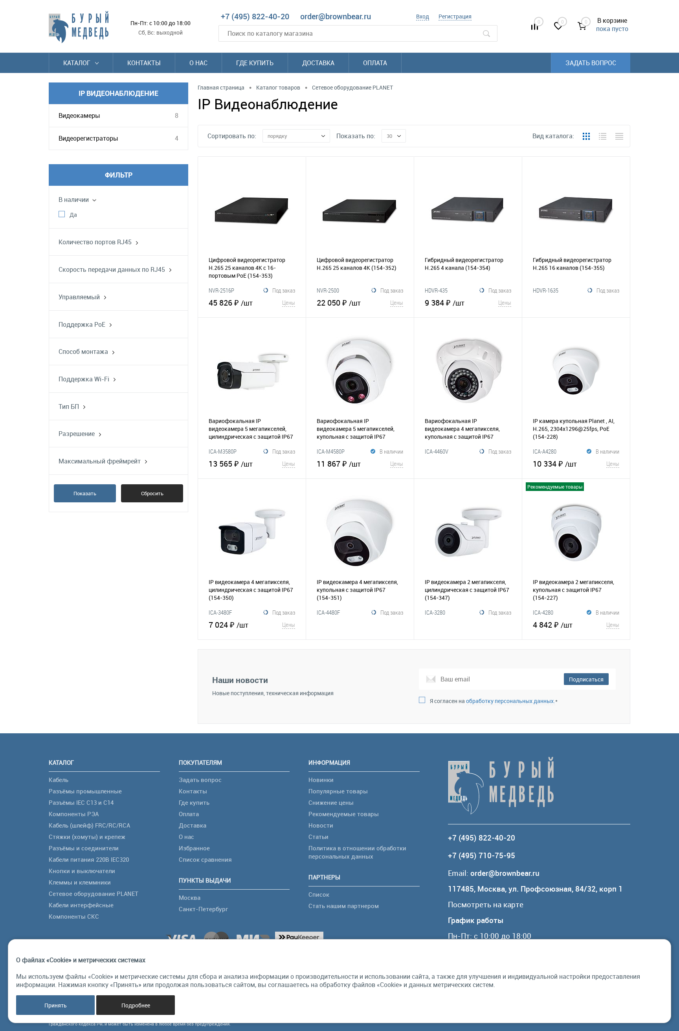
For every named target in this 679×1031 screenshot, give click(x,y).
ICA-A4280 (544, 451)
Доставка (318, 63)
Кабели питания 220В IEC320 (89, 859)
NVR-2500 (328, 290)
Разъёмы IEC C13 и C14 (81, 802)
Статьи (318, 837)
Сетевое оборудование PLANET (93, 893)
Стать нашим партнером (343, 906)
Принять (55, 1005)
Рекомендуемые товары (343, 814)
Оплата (375, 63)
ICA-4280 (543, 612)
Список (318, 894)
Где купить (254, 63)
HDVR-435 (436, 290)
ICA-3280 (435, 612)
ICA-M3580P (223, 451)
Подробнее (135, 1005)
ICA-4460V (436, 451)
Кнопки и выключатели (82, 871)
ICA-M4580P (331, 451)
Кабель (58, 780)
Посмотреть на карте (485, 905)
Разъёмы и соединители (84, 848)
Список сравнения (205, 859)
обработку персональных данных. (510, 701)
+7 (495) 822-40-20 (255, 16)
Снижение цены (331, 802)
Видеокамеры (79, 115)
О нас (198, 63)
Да (73, 214)
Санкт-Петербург (203, 909)
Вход (422, 16)
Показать (84, 493)
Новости (320, 825)
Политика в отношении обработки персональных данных (357, 852)
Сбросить (152, 493)
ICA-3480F (220, 612)
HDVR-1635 (545, 290)
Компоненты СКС (74, 916)
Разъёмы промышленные (85, 791)
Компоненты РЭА (74, 814)
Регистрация (455, 16)
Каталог (77, 63)
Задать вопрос (590, 63)
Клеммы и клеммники (80, 882)
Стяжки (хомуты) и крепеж (87, 837)
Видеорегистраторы (88, 138)
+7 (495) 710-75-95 (481, 856)
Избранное (194, 848)
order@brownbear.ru (335, 16)
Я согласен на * (494, 701)
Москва (189, 897)
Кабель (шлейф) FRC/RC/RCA (89, 825)
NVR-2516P (221, 290)
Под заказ (283, 290)
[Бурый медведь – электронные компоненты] (78, 27)
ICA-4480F (328, 612)
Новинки (321, 780)
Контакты (144, 63)
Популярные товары (338, 791)
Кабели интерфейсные (81, 905)
